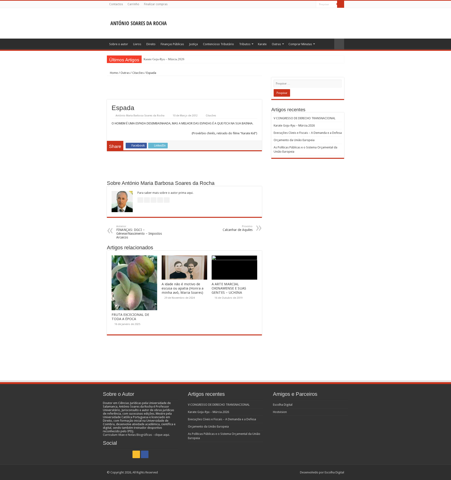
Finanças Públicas (172, 44)
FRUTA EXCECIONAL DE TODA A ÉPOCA (130, 317)
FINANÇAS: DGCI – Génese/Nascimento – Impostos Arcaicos (139, 232)
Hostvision (280, 412)
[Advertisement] (255, 23)
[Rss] (308, 4)
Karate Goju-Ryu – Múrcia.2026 (164, 59)
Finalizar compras (155, 4)
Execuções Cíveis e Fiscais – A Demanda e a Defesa (308, 133)
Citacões (138, 73)
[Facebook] (312, 4)
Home (113, 73)
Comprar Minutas (300, 44)
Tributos (244, 44)
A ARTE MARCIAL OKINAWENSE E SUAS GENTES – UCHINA (229, 288)
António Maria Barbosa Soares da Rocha (140, 115)
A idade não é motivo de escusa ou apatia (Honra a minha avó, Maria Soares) (182, 288)
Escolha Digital (282, 404)
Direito (151, 44)
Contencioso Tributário (218, 44)
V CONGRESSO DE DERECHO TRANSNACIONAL (304, 118)
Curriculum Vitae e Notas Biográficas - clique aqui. (136, 434)
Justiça (193, 44)
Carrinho (133, 4)
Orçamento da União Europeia (294, 140)
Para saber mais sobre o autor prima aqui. (165, 192)
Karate (262, 44)
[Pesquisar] (340, 4)
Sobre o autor (118, 44)
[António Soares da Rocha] (138, 22)
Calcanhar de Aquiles (238, 228)
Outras (276, 44)
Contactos (116, 4)
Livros (137, 44)
